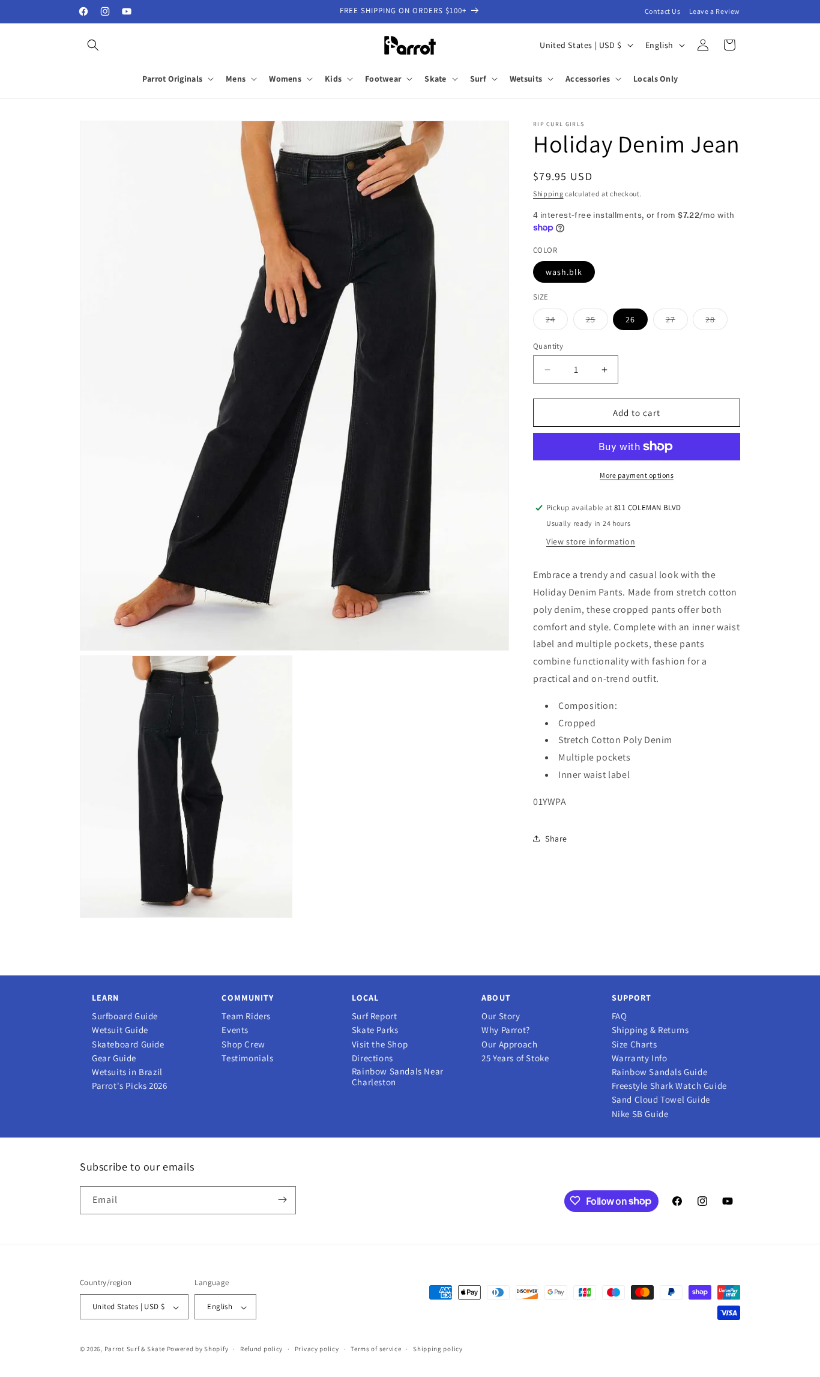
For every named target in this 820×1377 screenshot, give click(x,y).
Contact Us (663, 11)
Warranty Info (640, 1058)
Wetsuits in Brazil (127, 1072)
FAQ (619, 1016)
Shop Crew (243, 1044)
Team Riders (246, 1016)
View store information (590, 541)
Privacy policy (317, 1349)
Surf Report (374, 1016)
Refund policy (261, 1349)
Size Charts (634, 1044)
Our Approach (509, 1044)
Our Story (500, 1016)
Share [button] (556, 838)
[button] (93, 45)
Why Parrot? (505, 1030)
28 (716, 321)
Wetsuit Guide (120, 1030)
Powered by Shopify (198, 1349)
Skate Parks (375, 1030)
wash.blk (564, 272)
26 (630, 319)
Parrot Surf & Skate (134, 1349)
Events (235, 1030)
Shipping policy (438, 1349)
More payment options (637, 475)
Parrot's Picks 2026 (129, 1085)
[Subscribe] (282, 1200)
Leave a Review (714, 11)
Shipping (548, 193)
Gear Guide (114, 1058)
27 (677, 321)
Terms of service (376, 1349)
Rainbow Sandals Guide (660, 1072)
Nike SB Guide (640, 1114)
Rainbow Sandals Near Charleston (398, 1077)
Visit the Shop (380, 1044)
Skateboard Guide (128, 1044)
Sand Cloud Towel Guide (661, 1099)
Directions (372, 1058)
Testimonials (247, 1058)
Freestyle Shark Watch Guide (669, 1085)
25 (597, 321)
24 (557, 321)
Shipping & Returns (650, 1030)
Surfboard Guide (125, 1016)
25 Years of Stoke (515, 1058)
